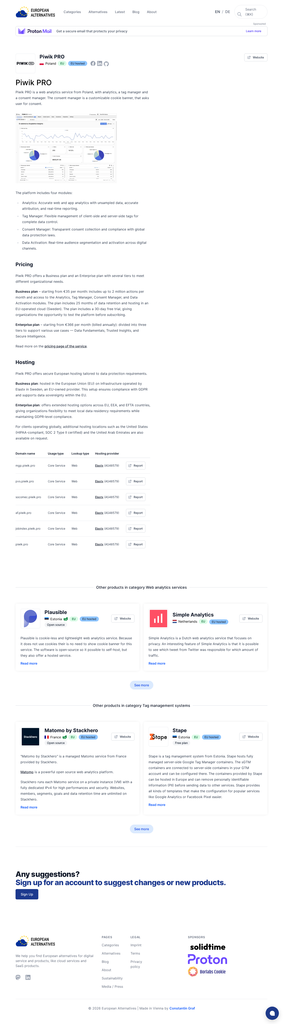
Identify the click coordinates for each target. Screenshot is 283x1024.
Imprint (136, 945)
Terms (135, 953)
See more (141, 685)
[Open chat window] (272, 1013)
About (152, 12)
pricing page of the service (66, 346)
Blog (136, 12)
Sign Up (27, 894)
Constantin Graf (182, 1008)
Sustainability (112, 978)
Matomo (27, 772)
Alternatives (98, 12)
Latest (120, 12)
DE (227, 12)
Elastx (99, 465)
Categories (73, 12)
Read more (29, 663)
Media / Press (112, 986)
